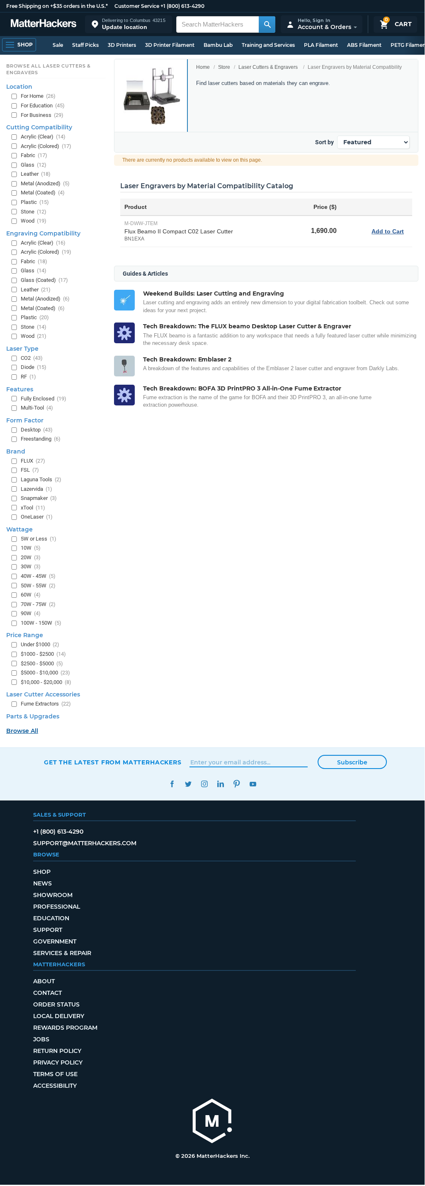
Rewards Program (65, 1027)
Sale (58, 45)
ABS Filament (364, 45)
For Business (42, 115)
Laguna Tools (41, 479)
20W (31, 557)
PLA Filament (321, 45)
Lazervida (36, 489)
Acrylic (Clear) (43, 136)
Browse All (22, 731)
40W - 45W (38, 576)
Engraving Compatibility (43, 233)
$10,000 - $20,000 (46, 682)
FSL (30, 470)
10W (31, 548)
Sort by (324, 142)
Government (54, 941)
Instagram (204, 784)
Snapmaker (39, 498)
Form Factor (25, 420)
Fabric (34, 155)
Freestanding (41, 439)
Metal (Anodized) (45, 183)
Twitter (188, 784)
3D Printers (122, 45)
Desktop (37, 430)
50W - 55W (38, 585)
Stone (33, 212)
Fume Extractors (46, 704)
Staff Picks (85, 45)
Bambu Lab (218, 45)
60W (31, 595)
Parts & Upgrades (32, 716)
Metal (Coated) (43, 192)
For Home (38, 96)
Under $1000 (40, 644)
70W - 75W (38, 604)
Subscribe (352, 762)
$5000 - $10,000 (45, 672)
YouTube (252, 784)
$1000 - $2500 (43, 654)
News (42, 883)
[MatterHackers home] (43, 24)
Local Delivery (58, 1016)
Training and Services (268, 45)
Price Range (24, 635)
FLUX (33, 461)
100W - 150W (41, 623)
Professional (56, 906)
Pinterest (236, 784)
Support (47, 930)
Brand (15, 451)
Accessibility (55, 1085)
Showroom (53, 895)
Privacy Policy (58, 1062)
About (44, 981)
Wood (33, 221)
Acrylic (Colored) (46, 146)
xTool (33, 507)
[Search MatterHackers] (267, 24)
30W (31, 566)
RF (28, 377)
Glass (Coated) (44, 280)
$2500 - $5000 (42, 663)
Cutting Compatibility (39, 127)
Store (224, 67)
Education (51, 918)
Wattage (19, 529)
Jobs (41, 1039)
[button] (128, 24)
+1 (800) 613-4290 (182, 6)
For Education (43, 105)
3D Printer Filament (169, 45)
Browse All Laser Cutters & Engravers (48, 69)
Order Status (56, 1004)
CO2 (32, 358)
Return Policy (57, 1051)
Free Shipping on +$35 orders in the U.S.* (57, 6)
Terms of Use (55, 1074)
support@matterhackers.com (84, 843)
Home (203, 67)
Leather (36, 174)
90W (31, 613)
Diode (33, 367)
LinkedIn (220, 784)
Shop (42, 872)
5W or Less (38, 539)
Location (19, 86)
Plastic (35, 202)
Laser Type (22, 348)
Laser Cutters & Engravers (268, 67)
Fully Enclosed (43, 398)
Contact (47, 993)
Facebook (172, 784)
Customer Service (136, 6)
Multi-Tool (37, 408)
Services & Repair (62, 953)
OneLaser (37, 517)
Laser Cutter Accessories (43, 694)
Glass (33, 165)
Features (19, 389)
